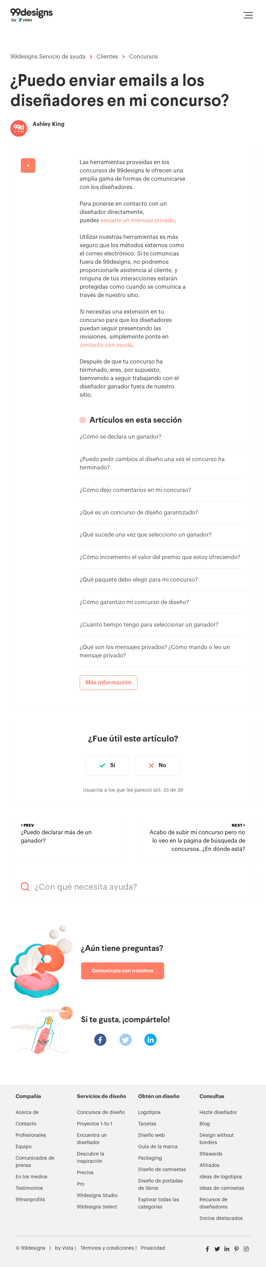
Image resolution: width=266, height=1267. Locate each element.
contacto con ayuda (106, 345)
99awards (211, 1154)
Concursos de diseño (101, 1112)
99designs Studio (97, 1195)
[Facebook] (100, 1040)
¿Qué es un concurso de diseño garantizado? (139, 512)
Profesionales (31, 1135)
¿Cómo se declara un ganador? (120, 437)
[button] (248, 15)
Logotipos (149, 1112)
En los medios (31, 1177)
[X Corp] (125, 1040)
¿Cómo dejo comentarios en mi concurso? (135, 490)
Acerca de (27, 1112)
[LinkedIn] (150, 1040)
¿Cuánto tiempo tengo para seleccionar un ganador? (149, 625)
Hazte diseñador (218, 1112)
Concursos (143, 57)
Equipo (24, 1146)
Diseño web (151, 1135)
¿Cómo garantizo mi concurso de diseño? (134, 602)
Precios (85, 1172)
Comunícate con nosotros (122, 970)
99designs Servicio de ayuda (48, 57)
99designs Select (97, 1207)
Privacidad (153, 1248)
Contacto (26, 1124)
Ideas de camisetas (222, 1188)
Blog (205, 1124)
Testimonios (29, 1188)
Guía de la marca (158, 1146)
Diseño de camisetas (162, 1169)
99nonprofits (30, 1199)
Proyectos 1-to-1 (95, 1124)
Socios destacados (221, 1218)
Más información (109, 682)
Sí (112, 765)
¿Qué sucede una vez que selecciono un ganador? (146, 535)
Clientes (107, 57)
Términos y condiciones (106, 1248)
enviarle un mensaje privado (137, 220)
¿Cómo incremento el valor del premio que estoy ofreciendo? (160, 557)
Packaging (150, 1158)
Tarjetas (147, 1124)
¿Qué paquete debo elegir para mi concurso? (139, 580)
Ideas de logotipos (221, 1177)
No (162, 765)
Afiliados (210, 1165)
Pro (80, 1184)
